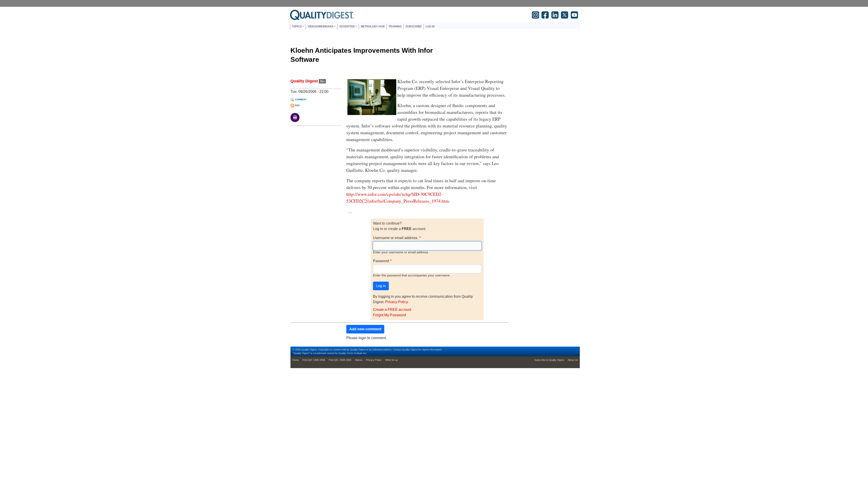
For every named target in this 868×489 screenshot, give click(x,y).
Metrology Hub (373, 26)
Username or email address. (395, 238)
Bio (322, 81)
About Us (573, 360)
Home (295, 360)
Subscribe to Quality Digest (549, 360)
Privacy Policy (396, 302)
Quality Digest (304, 81)
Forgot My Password (389, 315)
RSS (297, 105)
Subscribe (414, 26)
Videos (358, 360)
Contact (397, 349)
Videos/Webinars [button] (320, 26)
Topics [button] (297, 26)
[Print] (295, 117)
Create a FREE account (392, 310)
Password (381, 261)
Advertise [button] (347, 26)
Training (395, 26)
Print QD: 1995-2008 (313, 360)
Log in (430, 26)
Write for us (391, 360)
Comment (301, 99)
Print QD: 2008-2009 (340, 360)
